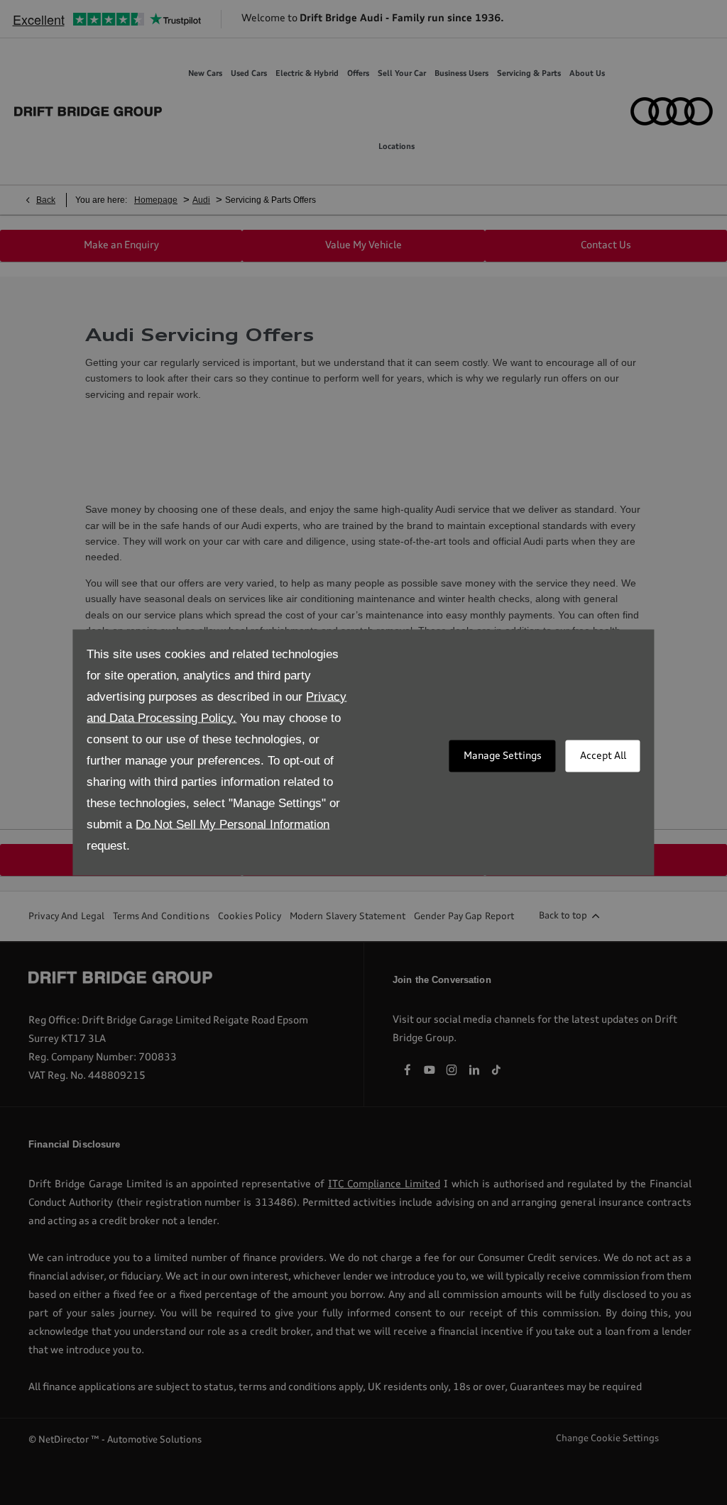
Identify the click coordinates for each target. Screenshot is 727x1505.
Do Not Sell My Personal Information (232, 824)
